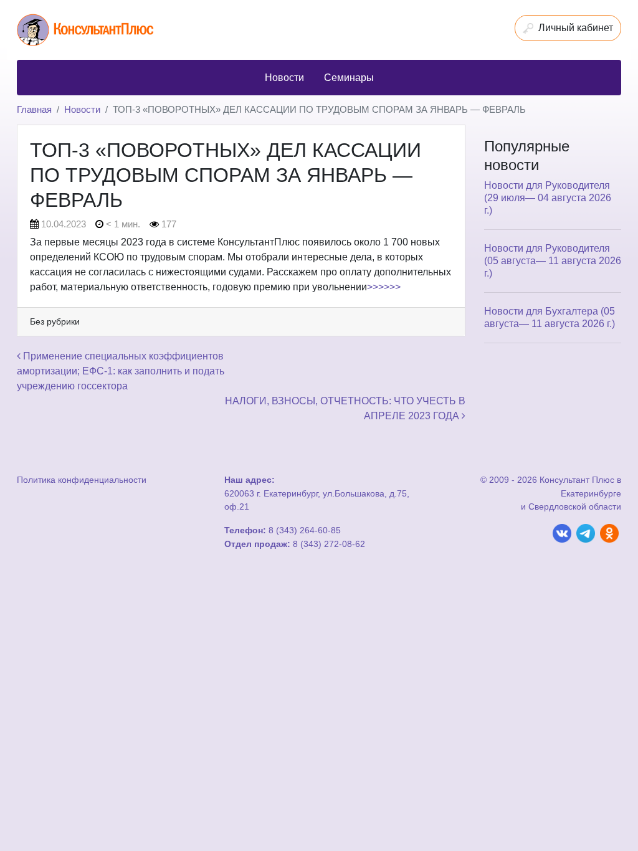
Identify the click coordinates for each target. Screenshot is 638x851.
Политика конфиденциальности (81, 480)
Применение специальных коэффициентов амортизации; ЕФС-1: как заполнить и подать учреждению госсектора (120, 371)
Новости (82, 109)
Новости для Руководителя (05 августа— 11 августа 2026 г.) (552, 260)
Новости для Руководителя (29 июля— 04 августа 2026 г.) (547, 198)
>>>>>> (384, 287)
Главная (34, 109)
